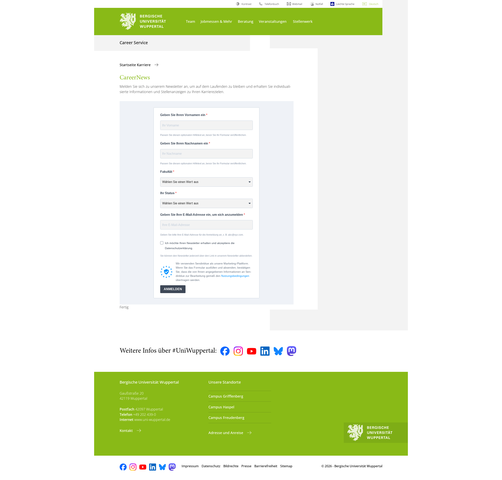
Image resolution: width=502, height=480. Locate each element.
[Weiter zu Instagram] (238, 351)
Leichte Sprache (345, 4)
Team (190, 21)
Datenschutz (211, 466)
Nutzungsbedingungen (235, 275)
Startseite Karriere (136, 64)
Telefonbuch (272, 4)
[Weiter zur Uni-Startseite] (151, 21)
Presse (246, 466)
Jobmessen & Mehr (216, 21)
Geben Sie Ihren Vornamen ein (183, 115)
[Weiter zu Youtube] (251, 351)
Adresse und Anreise (226, 432)
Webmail (297, 4)
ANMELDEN (173, 289)
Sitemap (286, 466)
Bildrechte (230, 466)
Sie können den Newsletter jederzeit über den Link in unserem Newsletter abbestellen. (206, 255)
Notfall (319, 4)
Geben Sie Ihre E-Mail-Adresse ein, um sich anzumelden (202, 214)
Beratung (245, 21)
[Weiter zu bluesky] (278, 351)
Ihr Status (167, 193)
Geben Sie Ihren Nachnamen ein (184, 143)
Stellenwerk (303, 21)
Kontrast (246, 4)
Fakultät (166, 171)
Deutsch (373, 4)
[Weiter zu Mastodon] (291, 351)
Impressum (190, 466)
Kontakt (127, 430)
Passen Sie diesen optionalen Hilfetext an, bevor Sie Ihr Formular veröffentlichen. (203, 135)
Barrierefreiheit (265, 466)
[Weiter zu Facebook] (225, 351)
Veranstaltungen (272, 21)
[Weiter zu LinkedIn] (265, 351)
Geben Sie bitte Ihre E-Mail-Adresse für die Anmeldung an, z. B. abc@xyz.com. (202, 234)
